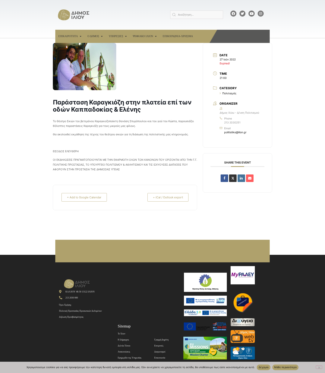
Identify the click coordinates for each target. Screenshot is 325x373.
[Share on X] (233, 178)
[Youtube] (251, 14)
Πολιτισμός (229, 93)
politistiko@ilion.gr (235, 132)
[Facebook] (233, 14)
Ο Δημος (93, 36)
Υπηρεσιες (116, 36)
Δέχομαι (264, 367)
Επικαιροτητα (68, 36)
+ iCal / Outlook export (168, 197)
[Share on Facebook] (224, 178)
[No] (319, 367)
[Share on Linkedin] (241, 178)
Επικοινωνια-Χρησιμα (178, 36)
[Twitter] (242, 14)
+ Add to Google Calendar (84, 197)
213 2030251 (232, 122)
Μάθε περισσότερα (285, 367)
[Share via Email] (250, 178)
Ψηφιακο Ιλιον (143, 36)
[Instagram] (261, 14)
